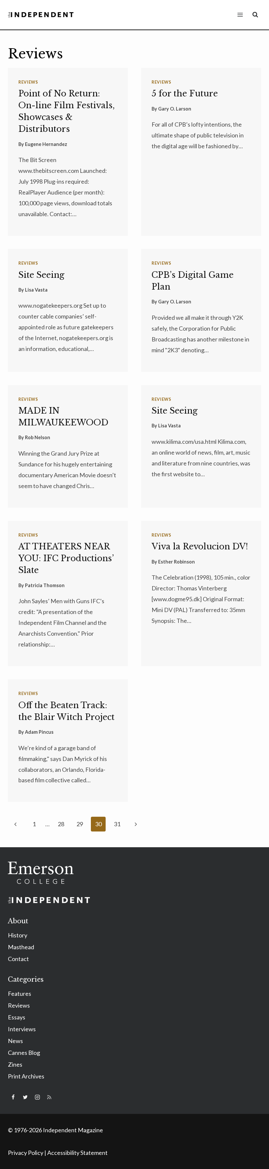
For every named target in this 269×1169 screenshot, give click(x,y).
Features (19, 993)
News (15, 1040)
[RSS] (49, 1097)
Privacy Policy (25, 1152)
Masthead (21, 947)
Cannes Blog (24, 1052)
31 (117, 824)
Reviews (28, 82)
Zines (15, 1064)
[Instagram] (37, 1097)
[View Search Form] (255, 15)
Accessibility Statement (77, 1152)
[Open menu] (240, 15)
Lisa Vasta (36, 290)
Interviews (22, 1029)
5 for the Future (185, 94)
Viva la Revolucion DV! (200, 547)
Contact (18, 958)
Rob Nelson (37, 437)
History (17, 935)
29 (79, 824)
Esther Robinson (176, 561)
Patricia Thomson (45, 585)
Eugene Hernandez (46, 144)
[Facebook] (13, 1097)
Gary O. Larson (174, 109)
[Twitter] (25, 1097)
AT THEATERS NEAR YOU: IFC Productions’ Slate (66, 558)
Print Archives (26, 1076)
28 (61, 824)
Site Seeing (41, 275)
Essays (16, 1017)
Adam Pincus (39, 732)
